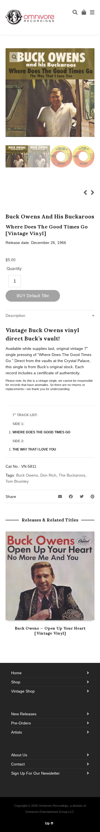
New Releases (23, 714)
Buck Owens (27, 475)
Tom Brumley (17, 481)
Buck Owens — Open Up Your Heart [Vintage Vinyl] (50, 631)
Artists (16, 732)
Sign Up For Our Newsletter (35, 773)
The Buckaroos (72, 475)
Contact (18, 764)
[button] (14, 57)
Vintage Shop (23, 691)
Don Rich (48, 475)
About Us (19, 755)
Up (47, 823)
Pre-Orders (21, 723)
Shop (15, 682)
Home (16, 673)
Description (15, 315)
